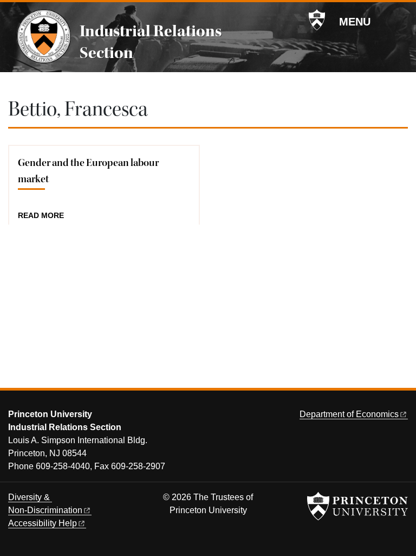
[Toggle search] (400, 21)
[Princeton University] (317, 20)
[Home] (44, 36)
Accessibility (42, 523)
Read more (41, 216)
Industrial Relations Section (151, 42)
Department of (349, 414)
